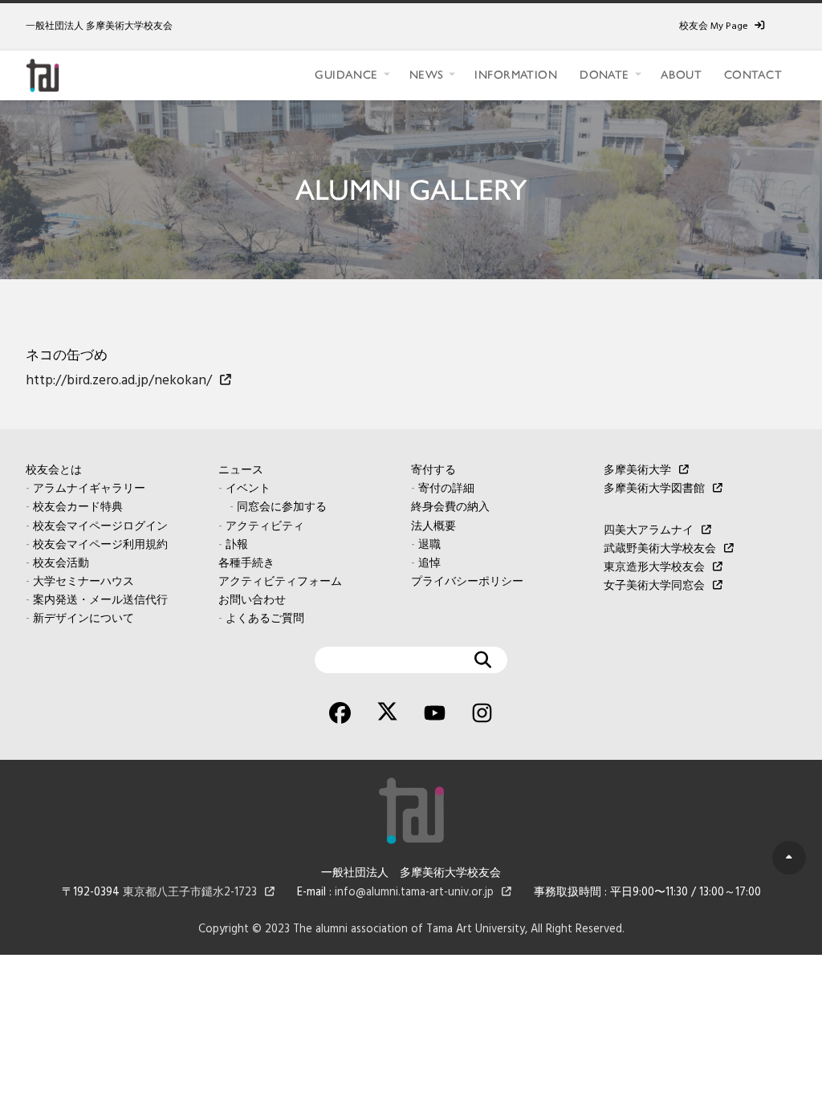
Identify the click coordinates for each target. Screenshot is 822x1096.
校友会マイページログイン (100, 527)
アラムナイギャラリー (89, 489)
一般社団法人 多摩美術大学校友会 (99, 26)
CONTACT (753, 74)
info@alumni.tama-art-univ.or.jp (414, 892)
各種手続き (246, 563)
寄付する (433, 470)
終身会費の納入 (450, 507)
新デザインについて (83, 619)
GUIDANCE (346, 74)
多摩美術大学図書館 (654, 489)
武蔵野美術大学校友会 (660, 549)
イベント (248, 489)
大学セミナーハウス (83, 582)
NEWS (426, 74)
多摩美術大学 (637, 470)
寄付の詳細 (446, 489)
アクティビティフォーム (280, 582)
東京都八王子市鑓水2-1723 (190, 892)
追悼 (429, 563)
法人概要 (433, 527)
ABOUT (681, 74)
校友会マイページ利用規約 (100, 545)
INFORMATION (515, 74)
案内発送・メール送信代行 (100, 600)
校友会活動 (61, 563)
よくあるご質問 (265, 619)
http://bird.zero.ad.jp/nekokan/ (119, 381)
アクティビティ (265, 527)
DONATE (604, 74)
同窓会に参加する (282, 507)
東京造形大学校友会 (654, 567)
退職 (429, 545)
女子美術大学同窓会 (654, 586)
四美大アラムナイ (649, 531)
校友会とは (54, 470)
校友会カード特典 (78, 507)
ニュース (240, 470)
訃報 (237, 545)
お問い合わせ (252, 600)
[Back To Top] (789, 858)
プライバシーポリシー (467, 582)
